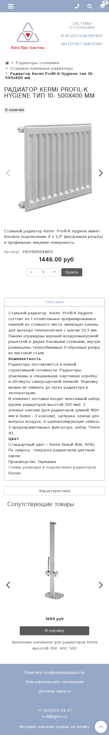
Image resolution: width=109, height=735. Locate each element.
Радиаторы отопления (37, 63)
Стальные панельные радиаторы (41, 68)
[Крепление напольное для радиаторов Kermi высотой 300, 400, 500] (54, 562)
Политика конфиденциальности (54, 673)
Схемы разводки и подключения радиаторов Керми (52, 470)
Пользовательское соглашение (55, 682)
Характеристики (54, 491)
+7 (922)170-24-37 (54, 710)
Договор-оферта (54, 691)
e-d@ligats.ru (54, 717)
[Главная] (7, 63)
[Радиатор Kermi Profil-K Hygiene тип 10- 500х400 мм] (54, 167)
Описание (54, 302)
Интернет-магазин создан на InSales (54, 727)
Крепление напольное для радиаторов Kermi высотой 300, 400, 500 (54, 645)
